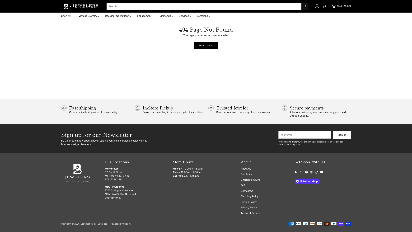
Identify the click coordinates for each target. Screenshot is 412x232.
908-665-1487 (113, 197)
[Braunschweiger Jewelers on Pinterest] (306, 172)
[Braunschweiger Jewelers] (81, 6)
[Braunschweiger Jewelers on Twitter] (301, 172)
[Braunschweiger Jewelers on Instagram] (312, 172)
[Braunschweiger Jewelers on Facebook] (296, 172)
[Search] (305, 6)
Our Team (246, 174)
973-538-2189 (113, 179)
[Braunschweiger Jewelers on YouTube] (322, 172)
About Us (246, 168)
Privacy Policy (249, 207)
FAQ (243, 185)
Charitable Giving (251, 179)
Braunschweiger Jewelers (94, 224)
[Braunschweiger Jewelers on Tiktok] (317, 172)
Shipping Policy (249, 196)
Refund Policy (249, 202)
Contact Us (247, 190)
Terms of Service (250, 213)
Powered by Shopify (121, 224)
